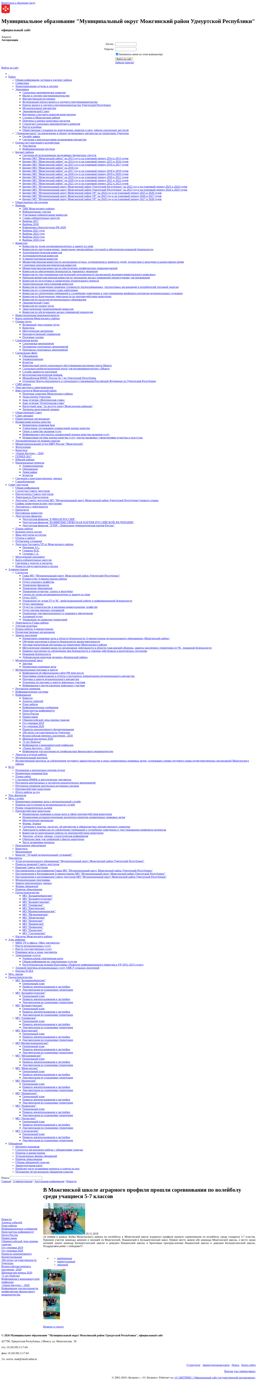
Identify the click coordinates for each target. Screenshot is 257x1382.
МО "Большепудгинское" (37, 898)
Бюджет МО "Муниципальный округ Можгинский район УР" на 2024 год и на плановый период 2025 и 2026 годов (92, 192)
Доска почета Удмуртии (36, 396)
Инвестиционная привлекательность (37, 315)
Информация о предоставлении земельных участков (53, 685)
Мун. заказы (15, 974)
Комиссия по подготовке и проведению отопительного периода (60, 280)
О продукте (193, 1365)
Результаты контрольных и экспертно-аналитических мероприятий (55, 782)
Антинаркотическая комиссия (40, 255)
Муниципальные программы (32, 879)
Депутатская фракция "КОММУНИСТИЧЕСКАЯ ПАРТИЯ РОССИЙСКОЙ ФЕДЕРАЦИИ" (78, 522)
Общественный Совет (28, 412)
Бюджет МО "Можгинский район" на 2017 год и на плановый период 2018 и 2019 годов (75, 170)
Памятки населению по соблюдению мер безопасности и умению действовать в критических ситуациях (84, 650)
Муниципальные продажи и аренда (36, 669)
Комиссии (21, 243)
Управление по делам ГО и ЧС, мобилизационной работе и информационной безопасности (77, 600)
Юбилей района (24, 459)
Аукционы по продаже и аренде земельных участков (53, 682)
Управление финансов (35, 585)
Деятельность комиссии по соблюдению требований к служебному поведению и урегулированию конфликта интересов (94, 829)
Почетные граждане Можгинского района (47, 393)
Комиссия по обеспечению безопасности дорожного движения (60, 271)
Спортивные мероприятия (38, 343)
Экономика (22, 89)
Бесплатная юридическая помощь (42, 374)
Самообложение (25, 481)
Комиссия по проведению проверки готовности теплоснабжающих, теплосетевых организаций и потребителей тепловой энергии (100, 286)
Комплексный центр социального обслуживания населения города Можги (67, 365)
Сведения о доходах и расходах (34, 563)
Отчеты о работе (25, 537)
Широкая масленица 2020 (37, 738)
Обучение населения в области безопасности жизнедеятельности (61, 641)
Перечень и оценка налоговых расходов (46, 120)
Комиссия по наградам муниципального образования (54, 299)
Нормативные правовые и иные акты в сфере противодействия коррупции (67, 814)
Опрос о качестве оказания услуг (42, 431)
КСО (11, 767)
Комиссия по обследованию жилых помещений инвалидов (57, 312)
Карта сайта (248, 1365)
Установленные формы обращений (36, 1156)
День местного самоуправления (34, 387)
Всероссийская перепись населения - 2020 (47, 735)
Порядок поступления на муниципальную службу (45, 804)
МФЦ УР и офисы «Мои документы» (37, 942)
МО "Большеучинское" (36, 901)
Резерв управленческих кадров (33, 807)
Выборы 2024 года (33, 236)
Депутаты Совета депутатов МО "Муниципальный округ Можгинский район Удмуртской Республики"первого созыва (86, 500)
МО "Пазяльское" (32, 927)
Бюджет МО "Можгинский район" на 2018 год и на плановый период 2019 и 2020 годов (75, 174)
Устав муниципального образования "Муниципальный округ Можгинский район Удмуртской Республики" (79, 861)
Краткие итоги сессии (28, 531)
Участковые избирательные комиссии (44, 214)
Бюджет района (24, 152)
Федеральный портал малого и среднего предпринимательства (60, 101)
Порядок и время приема (30, 1152)
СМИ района (23, 384)
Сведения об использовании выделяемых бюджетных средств (59, 155)
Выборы (20, 205)
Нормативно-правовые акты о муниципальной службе (48, 801)
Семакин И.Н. (30, 550)
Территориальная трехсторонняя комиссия (47, 283)
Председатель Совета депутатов (34, 494)
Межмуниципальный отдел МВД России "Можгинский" (49, 443)
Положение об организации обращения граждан (44, 1171)
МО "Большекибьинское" (37, 895)
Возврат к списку (53, 1326)
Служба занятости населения (39, 371)
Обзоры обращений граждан (32, 1162)
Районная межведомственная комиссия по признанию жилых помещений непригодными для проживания (86, 277)
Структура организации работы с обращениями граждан (49, 1149)
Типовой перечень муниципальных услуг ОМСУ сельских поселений (57, 967)
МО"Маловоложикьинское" (39, 911)
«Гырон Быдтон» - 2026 (29, 453)
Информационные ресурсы (38, 148)
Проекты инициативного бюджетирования (48, 729)
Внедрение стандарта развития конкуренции (49, 114)
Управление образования (37, 588)
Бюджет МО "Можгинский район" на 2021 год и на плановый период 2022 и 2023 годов (75, 183)
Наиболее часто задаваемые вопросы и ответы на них (47, 1168)
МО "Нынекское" (32, 920)
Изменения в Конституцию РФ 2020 (44, 227)
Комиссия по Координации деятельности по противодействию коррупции (66, 296)
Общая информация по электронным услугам (49, 961)
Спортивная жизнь (26, 340)
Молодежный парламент (30, 556)
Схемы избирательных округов (41, 217)
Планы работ (23, 776)
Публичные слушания (28, 541)
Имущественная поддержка (38, 98)
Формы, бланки (31, 823)
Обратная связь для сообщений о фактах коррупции (53, 839)
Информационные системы (31, 691)
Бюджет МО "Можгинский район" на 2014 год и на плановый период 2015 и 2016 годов (75, 161)
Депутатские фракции (28, 516)
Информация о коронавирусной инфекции (47, 745)
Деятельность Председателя (31, 497)
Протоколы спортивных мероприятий (45, 349)
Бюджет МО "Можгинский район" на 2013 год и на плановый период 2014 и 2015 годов (75, 158)
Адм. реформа (16, 939)
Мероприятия (23, 851)
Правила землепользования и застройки (46, 986)
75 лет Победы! (31, 741)
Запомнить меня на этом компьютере (141, 54)
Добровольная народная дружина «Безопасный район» (55, 657)
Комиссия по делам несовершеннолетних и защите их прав (57, 246)
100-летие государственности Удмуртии (46, 732)
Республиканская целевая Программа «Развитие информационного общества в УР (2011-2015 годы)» (83, 964)
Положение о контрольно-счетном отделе (40, 770)
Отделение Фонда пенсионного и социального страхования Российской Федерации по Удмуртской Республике (89, 381)
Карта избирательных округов (33, 559)
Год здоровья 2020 (33, 726)
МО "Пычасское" (32, 930)
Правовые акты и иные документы (36, 952)
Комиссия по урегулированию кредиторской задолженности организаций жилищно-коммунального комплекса (88, 274)
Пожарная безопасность (36, 654)
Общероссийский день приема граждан (46, 719)
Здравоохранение (32, 359)
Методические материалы (37, 330)
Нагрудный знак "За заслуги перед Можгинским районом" (57, 406)
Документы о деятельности (31, 506)
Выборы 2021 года (33, 230)
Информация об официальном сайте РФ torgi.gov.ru (53, 672)
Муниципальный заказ (29, 660)
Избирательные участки (36, 211)
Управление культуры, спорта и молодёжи (47, 591)
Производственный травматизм (41, 334)
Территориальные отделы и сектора (36, 86)
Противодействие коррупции (33, 788)
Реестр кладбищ (31, 126)
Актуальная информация (49, 1181)
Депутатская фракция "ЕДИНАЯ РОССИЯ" (48, 519)
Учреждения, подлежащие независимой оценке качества (56, 428)
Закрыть (6, 36)
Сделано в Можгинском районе (41, 117)
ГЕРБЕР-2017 (23, 456)
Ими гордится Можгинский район (36, 390)
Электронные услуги (28, 955)
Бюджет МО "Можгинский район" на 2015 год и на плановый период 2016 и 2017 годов (75, 164)
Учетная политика (26, 625)
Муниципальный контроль (31, 757)
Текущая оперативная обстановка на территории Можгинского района (64, 644)
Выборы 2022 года (33, 233)
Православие (30, 716)
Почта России (30, 713)
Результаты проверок (27, 688)
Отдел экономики (33, 603)
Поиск (235, 1365)
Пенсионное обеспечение (30, 845)
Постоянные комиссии (28, 512)
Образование (30, 356)
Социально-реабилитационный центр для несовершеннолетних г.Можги (66, 368)
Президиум (22, 509)
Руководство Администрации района (44, 578)
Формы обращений (26, 886)
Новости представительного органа (36, 566)
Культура (27, 362)
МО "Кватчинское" (33, 908)
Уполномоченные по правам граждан (37, 440)
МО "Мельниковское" (35, 914)
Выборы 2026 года (33, 239)
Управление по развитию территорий (44, 619)
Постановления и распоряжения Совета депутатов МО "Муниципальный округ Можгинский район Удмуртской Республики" (91, 876)
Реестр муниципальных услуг (33, 945)
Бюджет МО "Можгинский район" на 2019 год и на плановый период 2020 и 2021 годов (75, 177)
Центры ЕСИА (24, 970)
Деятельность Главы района (32, 622)
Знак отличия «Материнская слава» (43, 399)
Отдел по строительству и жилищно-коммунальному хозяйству (60, 607)
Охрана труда (23, 321)
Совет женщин (24, 415)
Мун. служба (16, 798)
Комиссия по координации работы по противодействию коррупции (62, 832)
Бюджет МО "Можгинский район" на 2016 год (50, 167)
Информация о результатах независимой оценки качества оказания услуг (66, 434)
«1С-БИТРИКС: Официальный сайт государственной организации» (215, 1377)
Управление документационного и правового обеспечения (57, 613)
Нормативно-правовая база (38, 425)
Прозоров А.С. (31, 547)
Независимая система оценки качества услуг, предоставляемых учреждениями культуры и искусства (82, 437)
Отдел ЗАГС (29, 597)
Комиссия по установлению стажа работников (50, 290)
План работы (30, 704)
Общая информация (27, 487)
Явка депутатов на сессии (30, 534)
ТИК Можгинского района (38, 208)
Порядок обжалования (28, 889)
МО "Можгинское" (33, 917)
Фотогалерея (23, 447)
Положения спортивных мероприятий (45, 346)
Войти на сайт (10, 67)
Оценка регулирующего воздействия (37, 142)
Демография (29, 472)
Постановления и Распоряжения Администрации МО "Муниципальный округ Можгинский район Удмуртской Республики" (90, 873)
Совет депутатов (18, 484)
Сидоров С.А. (30, 553)
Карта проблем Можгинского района (37, 318)
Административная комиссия (40, 258)
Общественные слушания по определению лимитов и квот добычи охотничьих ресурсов (75, 130)
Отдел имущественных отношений (43, 610)
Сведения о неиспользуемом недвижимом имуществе (54, 139)
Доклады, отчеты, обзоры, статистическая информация (55, 836)
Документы (29, 145)
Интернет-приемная (27, 1146)
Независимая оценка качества (33, 421)
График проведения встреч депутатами (38, 503)
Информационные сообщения (40, 707)
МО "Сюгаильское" (34, 933)
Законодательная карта (28, 1165)
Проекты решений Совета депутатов (37, 864)
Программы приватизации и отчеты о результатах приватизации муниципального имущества (78, 676)
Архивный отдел (32, 616)
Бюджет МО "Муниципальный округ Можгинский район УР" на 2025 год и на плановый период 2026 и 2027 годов (92, 196)
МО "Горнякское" (33, 905)
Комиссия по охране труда (38, 305)
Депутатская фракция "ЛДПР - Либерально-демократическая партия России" (68, 525)
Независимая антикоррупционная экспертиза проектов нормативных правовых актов (73, 817)
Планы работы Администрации (34, 628)
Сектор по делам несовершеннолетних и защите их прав (56, 594)
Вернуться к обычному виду (18, 2)
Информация (23, 694)
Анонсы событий (32, 701)
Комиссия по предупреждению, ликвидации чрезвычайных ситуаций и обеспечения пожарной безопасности (87, 249)
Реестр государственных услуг (33, 948)
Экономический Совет (35, 111)
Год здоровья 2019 (33, 723)
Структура (21, 572)
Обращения (15, 1143)
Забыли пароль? (124, 62)
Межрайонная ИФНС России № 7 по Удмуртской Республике (59, 377)
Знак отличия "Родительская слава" (43, 403)
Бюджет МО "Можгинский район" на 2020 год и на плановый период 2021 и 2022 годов (75, 180)
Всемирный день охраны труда (40, 324)
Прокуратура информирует (38, 710)
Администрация (18, 569)
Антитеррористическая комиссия (42, 252)
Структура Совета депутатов (32, 490)
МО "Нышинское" (33, 923)
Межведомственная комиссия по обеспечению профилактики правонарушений (69, 268)
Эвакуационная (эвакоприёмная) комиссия (47, 308)
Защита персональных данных (33, 883)
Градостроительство (27, 892)
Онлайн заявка (31, 136)
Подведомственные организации (35, 632)
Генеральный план (33, 983)
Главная (6, 1181)
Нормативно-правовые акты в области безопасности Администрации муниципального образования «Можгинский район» (96, 638)
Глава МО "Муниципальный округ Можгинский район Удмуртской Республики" (71, 575)
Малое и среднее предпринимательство (46, 95)
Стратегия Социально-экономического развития (51, 123)
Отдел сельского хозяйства (38, 581)
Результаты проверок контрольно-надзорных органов (47, 785)
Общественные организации (32, 418)
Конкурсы (28, 327)
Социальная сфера (26, 352)
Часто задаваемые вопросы (38, 842)
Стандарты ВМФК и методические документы (43, 779)
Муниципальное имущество (39, 108)
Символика (22, 83)
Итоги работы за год (27, 792)
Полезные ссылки (33, 337)
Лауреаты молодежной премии (40, 409)
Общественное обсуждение (31, 202)
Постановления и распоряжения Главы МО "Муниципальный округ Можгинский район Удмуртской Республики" (84, 870)
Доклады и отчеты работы (31, 754)
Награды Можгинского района (33, 936)
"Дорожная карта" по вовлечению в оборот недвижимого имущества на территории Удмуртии (72, 133)
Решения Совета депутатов (31, 867)
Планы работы (24, 528)
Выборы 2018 (30, 224)
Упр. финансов (17, 795)
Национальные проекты (29, 462)
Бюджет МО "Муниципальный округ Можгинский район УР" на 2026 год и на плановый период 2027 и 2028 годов (92, 199)
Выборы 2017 (30, 221)
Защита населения (26, 635)
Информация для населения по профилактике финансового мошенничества (67, 751)
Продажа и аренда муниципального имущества (50, 679)
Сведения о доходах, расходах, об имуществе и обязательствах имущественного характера (76, 826)
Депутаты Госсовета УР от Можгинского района (44, 544)
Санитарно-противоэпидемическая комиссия (49, 265)
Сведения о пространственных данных (38, 478)
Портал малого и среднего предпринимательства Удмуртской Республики (66, 105)
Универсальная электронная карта (42, 958)
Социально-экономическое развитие (44, 92)
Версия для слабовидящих (240, 1371)
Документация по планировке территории (47, 989)
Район (12, 76)
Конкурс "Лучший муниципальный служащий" (43, 854)
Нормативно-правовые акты (39, 666)
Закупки (27, 663)
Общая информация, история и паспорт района (43, 79)
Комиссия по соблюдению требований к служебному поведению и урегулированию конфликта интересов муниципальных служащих (102, 293)
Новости (27, 697)
